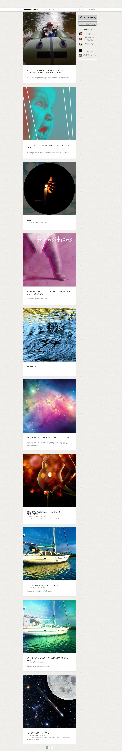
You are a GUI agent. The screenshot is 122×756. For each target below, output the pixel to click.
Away (30, 220)
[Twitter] (51, 9)
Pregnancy (46, 587)
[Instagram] (56, 9)
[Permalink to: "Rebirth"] (49, 334)
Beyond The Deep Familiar (89, 38)
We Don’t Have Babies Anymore (89, 33)
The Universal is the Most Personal (43, 513)
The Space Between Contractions (48, 437)
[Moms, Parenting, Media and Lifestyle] (31, 9)
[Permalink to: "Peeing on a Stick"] (49, 701)
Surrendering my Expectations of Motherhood (49, 292)
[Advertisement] (61, 3)
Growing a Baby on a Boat (43, 585)
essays (45, 516)
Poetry (47, 222)
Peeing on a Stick (38, 733)
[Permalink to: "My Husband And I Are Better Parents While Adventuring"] (49, 38)
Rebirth (32, 366)
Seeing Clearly (89, 43)
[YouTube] (53, 9)
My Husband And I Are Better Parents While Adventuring (45, 71)
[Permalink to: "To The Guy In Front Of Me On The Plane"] (49, 113)
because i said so (48, 296)
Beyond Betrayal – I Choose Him (89, 49)
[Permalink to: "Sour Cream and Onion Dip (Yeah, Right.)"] (49, 626)
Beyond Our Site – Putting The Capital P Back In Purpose (89, 55)
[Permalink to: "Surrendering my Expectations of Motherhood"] (49, 259)
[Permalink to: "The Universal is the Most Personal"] (49, 480)
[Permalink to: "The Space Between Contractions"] (49, 406)
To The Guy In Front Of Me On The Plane (48, 146)
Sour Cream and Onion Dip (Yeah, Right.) (48, 659)
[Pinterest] (58, 9)
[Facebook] (49, 9)
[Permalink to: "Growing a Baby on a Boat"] (49, 553)
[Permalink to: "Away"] (49, 188)
